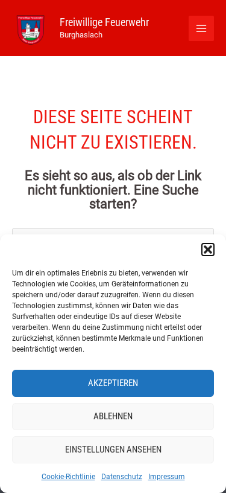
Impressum (166, 476)
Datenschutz (121, 476)
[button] (208, 249)
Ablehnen (113, 416)
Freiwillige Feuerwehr (104, 22)
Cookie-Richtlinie (68, 476)
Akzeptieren (113, 383)
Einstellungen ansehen (113, 449)
